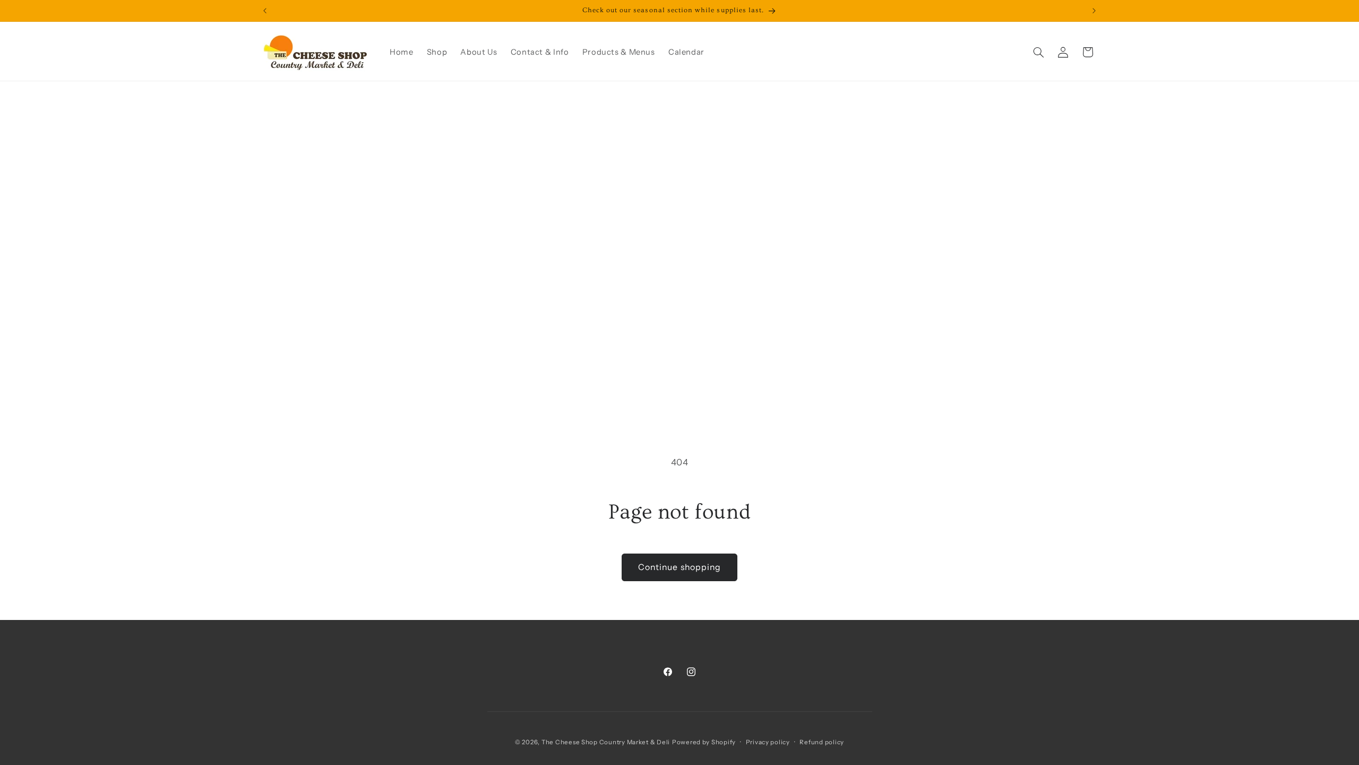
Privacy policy (768, 742)
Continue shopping (679, 567)
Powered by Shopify (704, 742)
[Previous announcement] (265, 10)
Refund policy (821, 742)
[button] (1038, 52)
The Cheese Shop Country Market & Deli (605, 742)
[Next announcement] (1094, 10)
